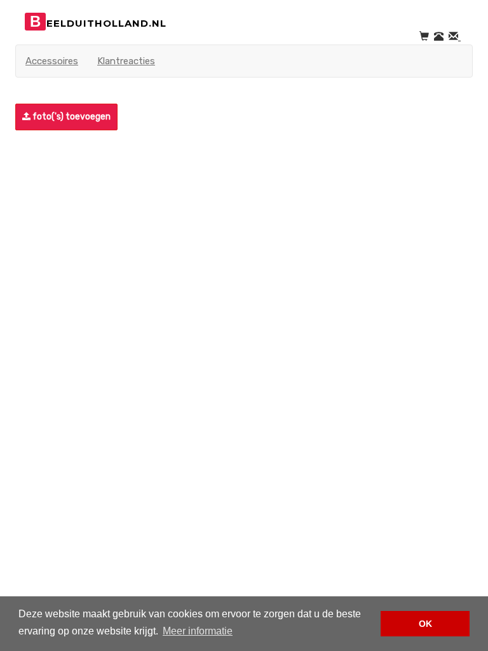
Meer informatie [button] (198, 631)
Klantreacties (126, 61)
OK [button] (425, 624)
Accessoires (51, 61)
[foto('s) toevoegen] (17, 117)
